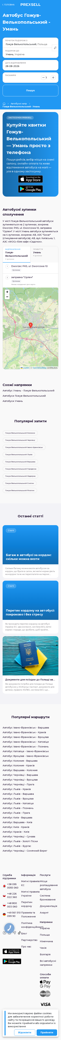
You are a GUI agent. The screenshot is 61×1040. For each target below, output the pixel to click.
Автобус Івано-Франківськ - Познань (26, 746)
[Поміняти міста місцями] (55, 48)
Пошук (30, 90)
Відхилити (24, 1032)
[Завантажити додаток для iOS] (30, 179)
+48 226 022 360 (12, 895)
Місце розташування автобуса (49, 885)
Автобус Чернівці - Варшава (20, 775)
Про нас (26, 946)
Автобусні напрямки (19, 103)
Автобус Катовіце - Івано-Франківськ (26, 751)
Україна (45, 928)
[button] (30, 325)
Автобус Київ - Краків (16, 827)
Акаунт (44, 912)
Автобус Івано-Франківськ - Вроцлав (26, 737)
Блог (24, 933)
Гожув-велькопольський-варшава (20, 462)
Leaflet (26, 367)
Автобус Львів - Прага (16, 812)
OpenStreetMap (40, 367)
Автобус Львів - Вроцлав (18, 798)
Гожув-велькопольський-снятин (19, 483)
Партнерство (29, 940)
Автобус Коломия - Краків (18, 765)
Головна (9, 4)
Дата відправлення (15, 63)
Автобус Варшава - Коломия (20, 770)
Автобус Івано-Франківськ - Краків (24, 732)
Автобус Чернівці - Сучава (19, 836)
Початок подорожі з (16, 41)
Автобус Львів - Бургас (17, 846)
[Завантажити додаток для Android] (30, 189)
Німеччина (46, 941)
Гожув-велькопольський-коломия (20, 433)
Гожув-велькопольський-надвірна (20, 476)
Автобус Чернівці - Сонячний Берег (25, 850)
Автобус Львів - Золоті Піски (20, 841)
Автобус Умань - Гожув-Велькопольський (28, 390)
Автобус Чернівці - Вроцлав (20, 779)
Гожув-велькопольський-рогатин (19, 490)
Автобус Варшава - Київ (17, 822)
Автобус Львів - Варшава (18, 793)
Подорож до (12, 51)
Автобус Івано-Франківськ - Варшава (26, 727)
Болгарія (45, 954)
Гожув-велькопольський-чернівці (20, 440)
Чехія (43, 947)
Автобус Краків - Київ (16, 831)
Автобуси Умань (13, 401)
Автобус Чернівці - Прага (18, 784)
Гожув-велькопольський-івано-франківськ (24, 447)
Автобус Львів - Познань (18, 808)
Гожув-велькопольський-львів (18, 454)
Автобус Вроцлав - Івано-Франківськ (26, 756)
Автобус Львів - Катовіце (18, 803)
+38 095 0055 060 (13, 886)
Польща (45, 934)
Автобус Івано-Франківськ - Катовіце (26, 741)
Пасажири (10, 75)
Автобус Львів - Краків (17, 789)
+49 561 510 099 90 (14, 914)
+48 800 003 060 (12, 905)
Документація (48, 906)
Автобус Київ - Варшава (17, 817)
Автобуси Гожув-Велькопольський (24, 395)
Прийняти (47, 1032)
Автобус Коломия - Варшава (20, 760)
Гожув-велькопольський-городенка (20, 469)
